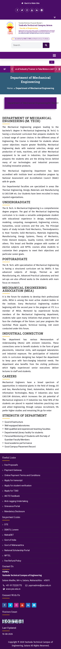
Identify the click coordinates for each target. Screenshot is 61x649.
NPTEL (7, 555)
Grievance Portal (12, 506)
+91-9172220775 (14, 585)
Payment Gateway (13, 470)
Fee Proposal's (11, 465)
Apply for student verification (18, 485)
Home (10, 88)
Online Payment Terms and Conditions (22, 475)
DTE (6, 524)
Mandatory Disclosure (14, 511)
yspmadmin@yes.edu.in (40, 585)
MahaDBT (9, 535)
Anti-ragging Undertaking (16, 501)
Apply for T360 (11, 491)
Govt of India (10, 540)
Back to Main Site (32, 3)
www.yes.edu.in (13, 589)
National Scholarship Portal (17, 550)
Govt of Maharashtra (14, 545)
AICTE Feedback (12, 496)
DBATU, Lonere (11, 530)
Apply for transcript (13, 480)
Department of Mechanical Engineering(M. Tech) (30, 102)
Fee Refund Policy (12, 561)
